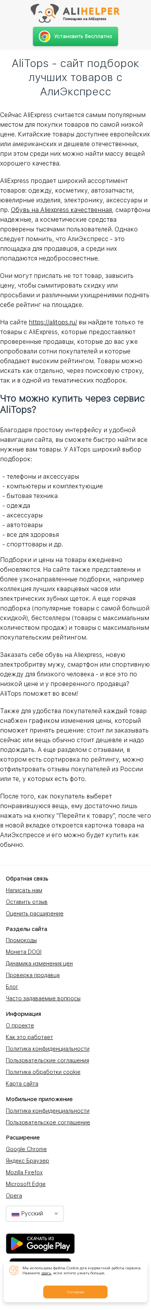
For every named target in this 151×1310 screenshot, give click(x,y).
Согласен (75, 1291)
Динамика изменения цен (39, 963)
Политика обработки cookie (43, 1072)
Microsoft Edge (26, 1184)
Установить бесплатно (83, 36)
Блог (12, 987)
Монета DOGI (23, 952)
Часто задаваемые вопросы (43, 998)
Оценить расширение (34, 913)
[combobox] (35, 1214)
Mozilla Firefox (24, 1172)
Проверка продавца (33, 975)
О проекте (20, 1025)
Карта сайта (22, 1084)
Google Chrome (26, 1149)
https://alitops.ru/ (53, 322)
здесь (46, 1272)
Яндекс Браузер (27, 1161)
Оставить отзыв (27, 902)
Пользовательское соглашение (48, 1122)
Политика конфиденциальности (47, 1049)
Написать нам (24, 890)
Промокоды (21, 940)
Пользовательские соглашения (47, 1060)
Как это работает (29, 1037)
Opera (14, 1196)
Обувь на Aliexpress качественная (61, 210)
